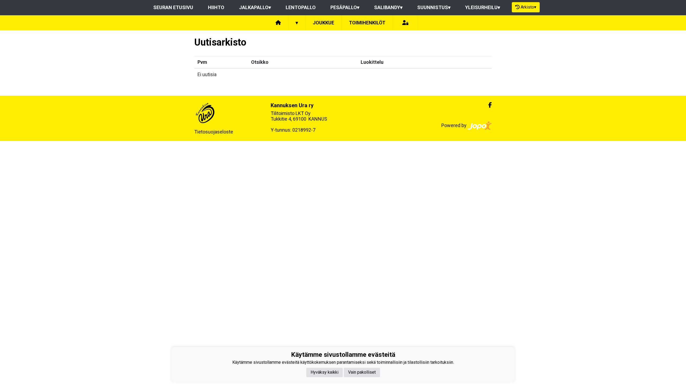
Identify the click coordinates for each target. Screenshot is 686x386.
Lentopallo (301, 7)
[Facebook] (488, 105)
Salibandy (388, 7)
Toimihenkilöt (367, 22)
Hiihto (216, 7)
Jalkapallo (255, 7)
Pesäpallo (344, 7)
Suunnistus (433, 7)
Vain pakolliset (362, 372)
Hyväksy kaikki (324, 372)
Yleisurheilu (482, 7)
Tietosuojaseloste (213, 132)
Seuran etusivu (173, 7)
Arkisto (528, 7)
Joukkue (323, 22)
